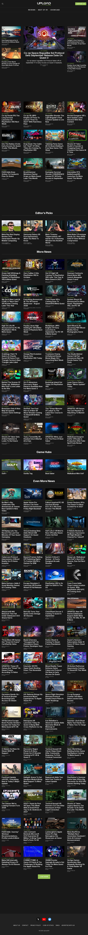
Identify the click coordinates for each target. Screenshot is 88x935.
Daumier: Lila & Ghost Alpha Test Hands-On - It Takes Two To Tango (76, 723)
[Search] (2, 4)
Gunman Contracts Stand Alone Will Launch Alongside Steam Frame (75, 276)
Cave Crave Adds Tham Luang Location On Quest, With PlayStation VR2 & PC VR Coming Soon (76, 587)
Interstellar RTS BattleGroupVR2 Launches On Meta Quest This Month (75, 175)
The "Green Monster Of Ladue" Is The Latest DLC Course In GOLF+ (54, 412)
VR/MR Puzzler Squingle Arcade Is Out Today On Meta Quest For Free (54, 863)
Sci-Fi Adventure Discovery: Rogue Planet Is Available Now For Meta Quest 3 (33, 385)
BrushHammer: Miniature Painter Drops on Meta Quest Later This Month (32, 175)
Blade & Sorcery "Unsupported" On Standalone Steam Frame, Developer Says (33, 643)
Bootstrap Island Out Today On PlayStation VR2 (54, 384)
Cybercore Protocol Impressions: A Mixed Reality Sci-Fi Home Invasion (10, 560)
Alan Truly (27, 617)
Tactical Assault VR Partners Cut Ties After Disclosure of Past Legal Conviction (54, 807)
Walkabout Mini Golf (75, 473)
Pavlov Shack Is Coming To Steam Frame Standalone (52, 642)
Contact (25, 925)
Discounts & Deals (51, 581)
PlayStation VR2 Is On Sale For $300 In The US (54, 585)
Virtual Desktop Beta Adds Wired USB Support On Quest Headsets (32, 534)
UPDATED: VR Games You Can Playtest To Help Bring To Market (75, 411)
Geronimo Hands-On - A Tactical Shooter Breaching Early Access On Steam (11, 697)
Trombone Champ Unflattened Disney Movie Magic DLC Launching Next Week (54, 357)
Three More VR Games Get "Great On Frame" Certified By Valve (11, 642)
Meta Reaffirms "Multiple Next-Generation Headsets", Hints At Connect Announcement (76, 836)
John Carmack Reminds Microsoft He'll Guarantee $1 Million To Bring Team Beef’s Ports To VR (32, 836)
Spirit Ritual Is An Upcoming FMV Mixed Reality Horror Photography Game (76, 329)
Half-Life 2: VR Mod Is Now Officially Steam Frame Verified (54, 533)
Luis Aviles (48, 565)
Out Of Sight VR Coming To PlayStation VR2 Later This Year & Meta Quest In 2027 (54, 276)
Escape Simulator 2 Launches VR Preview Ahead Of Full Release (33, 585)
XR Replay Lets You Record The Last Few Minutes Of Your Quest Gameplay (11, 534)
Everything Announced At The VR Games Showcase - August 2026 (33, 302)
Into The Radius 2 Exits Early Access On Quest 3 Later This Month (11, 146)
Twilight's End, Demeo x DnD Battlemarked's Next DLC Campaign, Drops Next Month (76, 42)
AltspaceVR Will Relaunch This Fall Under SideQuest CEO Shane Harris (11, 615)
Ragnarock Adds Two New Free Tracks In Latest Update (54, 779)
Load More (44, 877)
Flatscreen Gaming (73, 638)
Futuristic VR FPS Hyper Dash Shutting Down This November (32, 668)
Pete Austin (70, 539)
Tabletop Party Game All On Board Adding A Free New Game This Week (54, 147)
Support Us (81, 3)
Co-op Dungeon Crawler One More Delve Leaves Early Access (75, 697)
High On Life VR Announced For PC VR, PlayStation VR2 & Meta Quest (11, 329)
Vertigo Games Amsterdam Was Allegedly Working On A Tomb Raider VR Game (76, 864)
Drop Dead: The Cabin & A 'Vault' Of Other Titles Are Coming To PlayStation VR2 (33, 147)
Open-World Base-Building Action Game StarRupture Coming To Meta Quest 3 (76, 752)
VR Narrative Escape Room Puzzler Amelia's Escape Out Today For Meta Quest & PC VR (11, 724)
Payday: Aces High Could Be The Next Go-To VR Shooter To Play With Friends (76, 67)
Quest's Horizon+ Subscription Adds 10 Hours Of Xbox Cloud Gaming (76, 643)
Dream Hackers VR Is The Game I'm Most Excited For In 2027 (75, 504)
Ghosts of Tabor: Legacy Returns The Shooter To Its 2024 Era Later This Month (75, 807)
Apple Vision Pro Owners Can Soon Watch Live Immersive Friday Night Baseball (33, 505)
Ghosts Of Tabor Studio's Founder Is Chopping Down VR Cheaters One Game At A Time (76, 148)
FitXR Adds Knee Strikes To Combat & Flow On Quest (10, 174)
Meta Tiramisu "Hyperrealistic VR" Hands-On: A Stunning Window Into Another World (54, 238)
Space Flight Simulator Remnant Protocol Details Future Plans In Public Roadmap (54, 697)
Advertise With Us (68, 925)
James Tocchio (71, 281)
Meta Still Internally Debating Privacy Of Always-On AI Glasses (11, 862)
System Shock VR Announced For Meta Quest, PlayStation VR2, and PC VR (75, 302)
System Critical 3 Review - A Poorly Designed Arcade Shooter (52, 560)
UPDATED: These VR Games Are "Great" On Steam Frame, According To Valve (11, 669)
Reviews (31, 10)
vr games (70, 555)
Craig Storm (5, 178)
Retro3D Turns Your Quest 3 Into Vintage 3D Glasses (32, 614)
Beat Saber (49, 473)
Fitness (4, 38)
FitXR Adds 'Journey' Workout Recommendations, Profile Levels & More (10, 835)
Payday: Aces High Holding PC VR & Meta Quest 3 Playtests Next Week (33, 329)
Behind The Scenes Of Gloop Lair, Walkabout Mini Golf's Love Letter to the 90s (11, 385)
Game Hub (5, 471)
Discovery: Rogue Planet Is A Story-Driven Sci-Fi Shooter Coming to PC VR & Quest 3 (32, 753)
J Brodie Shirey (28, 443)
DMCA (58, 925)
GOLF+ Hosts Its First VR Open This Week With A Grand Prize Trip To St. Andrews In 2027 (33, 808)
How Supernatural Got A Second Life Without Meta (10, 41)
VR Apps (4, 529)
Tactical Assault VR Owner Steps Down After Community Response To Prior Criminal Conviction (53, 753)
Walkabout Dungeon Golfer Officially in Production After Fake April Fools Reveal (76, 440)
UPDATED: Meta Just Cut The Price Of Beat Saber (54, 439)
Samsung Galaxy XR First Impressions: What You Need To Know (32, 237)
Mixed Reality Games (74, 323)
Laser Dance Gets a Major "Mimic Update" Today (76, 384)
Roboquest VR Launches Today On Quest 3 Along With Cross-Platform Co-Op (33, 724)
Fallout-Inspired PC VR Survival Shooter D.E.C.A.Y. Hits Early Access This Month (54, 505)
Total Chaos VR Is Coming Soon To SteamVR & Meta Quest (54, 301)
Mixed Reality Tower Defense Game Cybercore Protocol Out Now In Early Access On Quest (53, 670)
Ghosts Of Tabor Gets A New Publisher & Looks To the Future (11, 439)
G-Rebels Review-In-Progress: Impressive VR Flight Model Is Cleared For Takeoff (75, 534)
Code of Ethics (48, 925)
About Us (16, 925)
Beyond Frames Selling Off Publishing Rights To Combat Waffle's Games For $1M (33, 560)
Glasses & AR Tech (8, 232)
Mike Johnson (5, 67)
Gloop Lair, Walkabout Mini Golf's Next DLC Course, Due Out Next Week (76, 560)
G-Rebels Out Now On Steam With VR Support (11, 751)
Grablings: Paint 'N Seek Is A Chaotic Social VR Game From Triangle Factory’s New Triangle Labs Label (11, 358)
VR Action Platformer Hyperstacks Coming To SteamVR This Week (76, 668)
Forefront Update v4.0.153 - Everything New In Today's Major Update (11, 780)
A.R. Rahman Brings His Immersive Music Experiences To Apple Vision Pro (33, 697)
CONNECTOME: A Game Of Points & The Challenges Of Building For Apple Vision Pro (33, 863)
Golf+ (4, 473)
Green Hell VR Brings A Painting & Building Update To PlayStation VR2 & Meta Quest (11, 276)
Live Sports (27, 500)
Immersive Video (29, 692)
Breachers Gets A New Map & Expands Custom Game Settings (11, 411)
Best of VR (43, 10)
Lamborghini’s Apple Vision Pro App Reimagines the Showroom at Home (53, 835)
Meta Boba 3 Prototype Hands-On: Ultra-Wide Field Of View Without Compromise (76, 237)
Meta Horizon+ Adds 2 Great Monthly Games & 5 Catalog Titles (11, 585)
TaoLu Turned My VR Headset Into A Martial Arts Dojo (33, 439)
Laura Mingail (27, 510)
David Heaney (5, 242)
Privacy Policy (36, 925)
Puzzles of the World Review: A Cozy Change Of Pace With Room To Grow (11, 63)
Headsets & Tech (29, 232)
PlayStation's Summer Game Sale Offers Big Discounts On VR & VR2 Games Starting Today (76, 780)
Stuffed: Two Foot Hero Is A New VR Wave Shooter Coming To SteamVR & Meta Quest (33, 413)
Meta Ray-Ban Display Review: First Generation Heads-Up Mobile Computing (11, 237)
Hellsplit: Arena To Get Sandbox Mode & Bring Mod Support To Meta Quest (33, 780)
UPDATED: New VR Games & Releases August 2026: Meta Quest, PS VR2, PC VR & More (76, 616)
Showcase (55, 10)
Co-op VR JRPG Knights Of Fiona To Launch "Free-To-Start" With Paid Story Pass (32, 120)
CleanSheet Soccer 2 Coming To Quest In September (54, 614)
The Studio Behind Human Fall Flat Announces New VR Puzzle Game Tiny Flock (75, 358)
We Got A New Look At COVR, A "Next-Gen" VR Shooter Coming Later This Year (11, 302)
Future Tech (49, 232)
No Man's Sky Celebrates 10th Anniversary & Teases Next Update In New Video (11, 506)
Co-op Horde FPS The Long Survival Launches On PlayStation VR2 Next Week (11, 120)
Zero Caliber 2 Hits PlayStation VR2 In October (31, 275)
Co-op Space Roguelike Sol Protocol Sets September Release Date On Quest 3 (44, 55)
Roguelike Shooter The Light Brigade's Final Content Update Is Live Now (54, 119)
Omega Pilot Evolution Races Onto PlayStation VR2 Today (33, 356)
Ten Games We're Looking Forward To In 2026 (11, 806)
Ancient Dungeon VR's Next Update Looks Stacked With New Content (76, 119)
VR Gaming (5, 60)
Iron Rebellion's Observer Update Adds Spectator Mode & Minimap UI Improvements (54, 725)
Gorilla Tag (28, 473)
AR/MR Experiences (51, 830)
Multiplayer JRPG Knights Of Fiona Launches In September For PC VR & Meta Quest (54, 330)
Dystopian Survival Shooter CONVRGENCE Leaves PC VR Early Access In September (54, 175)
